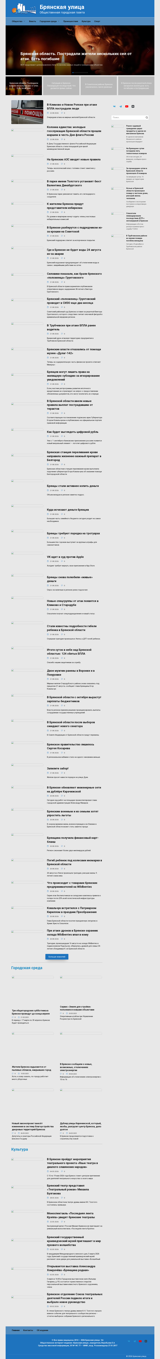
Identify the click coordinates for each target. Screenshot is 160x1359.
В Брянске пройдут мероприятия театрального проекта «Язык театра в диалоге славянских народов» (72, 1163)
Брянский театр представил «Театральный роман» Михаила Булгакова (68, 1189)
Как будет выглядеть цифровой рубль (72, 431)
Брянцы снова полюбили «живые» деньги (70, 579)
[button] (73, 72)
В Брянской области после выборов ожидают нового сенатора (71, 724)
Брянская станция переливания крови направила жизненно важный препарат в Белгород (74, 456)
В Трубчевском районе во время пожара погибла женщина (136, 238)
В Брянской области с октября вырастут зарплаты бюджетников (74, 699)
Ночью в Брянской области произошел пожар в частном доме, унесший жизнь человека (137, 193)
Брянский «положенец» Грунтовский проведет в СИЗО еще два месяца (71, 300)
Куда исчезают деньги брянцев (68, 509)
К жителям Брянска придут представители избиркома (65, 205)
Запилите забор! (57, 768)
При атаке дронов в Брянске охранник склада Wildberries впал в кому (72, 932)
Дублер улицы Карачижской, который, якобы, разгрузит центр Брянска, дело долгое (80, 1126)
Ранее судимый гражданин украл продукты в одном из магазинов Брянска (136, 130)
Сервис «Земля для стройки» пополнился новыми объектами (77, 1008)
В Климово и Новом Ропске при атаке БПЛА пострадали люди (72, 106)
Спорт (97, 21)
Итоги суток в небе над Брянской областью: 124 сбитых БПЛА (69, 651)
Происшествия (70, 21)
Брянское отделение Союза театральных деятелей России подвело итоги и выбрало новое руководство (74, 1298)
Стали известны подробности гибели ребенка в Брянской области (71, 628)
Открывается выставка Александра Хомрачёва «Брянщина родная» (71, 1268)
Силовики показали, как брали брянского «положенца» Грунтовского (74, 275)
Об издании (42, 1330)
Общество (17, 21)
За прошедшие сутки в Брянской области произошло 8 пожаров (136, 170)
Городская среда (48, 21)
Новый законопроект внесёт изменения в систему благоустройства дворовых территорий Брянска (33, 1126)
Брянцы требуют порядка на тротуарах (73, 533)
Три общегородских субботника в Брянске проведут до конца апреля (31, 1012)
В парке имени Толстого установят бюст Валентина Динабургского (74, 183)
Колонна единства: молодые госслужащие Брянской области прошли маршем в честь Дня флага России (74, 131)
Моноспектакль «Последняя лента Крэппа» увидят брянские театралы (71, 1215)
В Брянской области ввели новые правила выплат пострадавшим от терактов (70, 404)
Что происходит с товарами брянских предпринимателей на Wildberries (72, 884)
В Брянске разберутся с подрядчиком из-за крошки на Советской (74, 229)
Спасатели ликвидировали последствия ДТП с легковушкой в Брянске (137, 217)
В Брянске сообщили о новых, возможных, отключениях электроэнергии (76, 1067)
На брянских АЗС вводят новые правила (73, 159)
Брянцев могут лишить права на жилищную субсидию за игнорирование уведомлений (73, 375)
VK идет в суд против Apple (65, 556)
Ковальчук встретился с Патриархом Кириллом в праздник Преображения (72, 910)
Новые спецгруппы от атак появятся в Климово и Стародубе (72, 602)
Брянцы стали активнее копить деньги (73, 486)
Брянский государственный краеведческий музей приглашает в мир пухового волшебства (74, 1241)
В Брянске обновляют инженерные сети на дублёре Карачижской (74, 789)
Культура (86, 21)
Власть (32, 21)
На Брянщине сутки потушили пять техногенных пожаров (136, 151)
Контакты (28, 1330)
